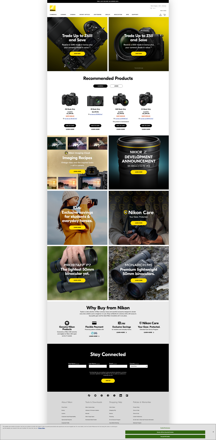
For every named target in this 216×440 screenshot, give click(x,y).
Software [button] (98, 14)
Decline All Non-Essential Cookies (165, 432)
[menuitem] (55, 14)
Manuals (87, 413)
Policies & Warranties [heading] (142, 402)
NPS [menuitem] (127, 14)
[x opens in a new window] (114, 395)
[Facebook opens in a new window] (108, 395)
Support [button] (135, 14)
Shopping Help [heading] (115, 402)
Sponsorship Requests (67, 419)
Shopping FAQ (112, 410)
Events (63, 410)
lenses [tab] (116, 86)
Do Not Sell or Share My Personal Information (143, 419)
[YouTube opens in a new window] (95, 395)
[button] (56, 1)
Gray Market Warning (114, 422)
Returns (111, 413)
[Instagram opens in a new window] (101, 395)
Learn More (77, 171)
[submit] (151, 8)
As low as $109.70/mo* (146, 118)
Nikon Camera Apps (89, 407)
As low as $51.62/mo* (71, 118)
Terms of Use (136, 413)
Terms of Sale (136, 410)
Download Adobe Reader (91, 419)
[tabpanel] (108, 111)
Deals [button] (107, 14)
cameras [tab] (100, 86)
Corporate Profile (65, 422)
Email (113, 364)
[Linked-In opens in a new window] (120, 395)
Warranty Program (137, 422)
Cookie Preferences (137, 416)
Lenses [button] (63, 14)
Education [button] (118, 14)
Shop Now (77, 53)
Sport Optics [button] (85, 14)
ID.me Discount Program (114, 419)
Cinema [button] (73, 14)
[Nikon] (53, 7)
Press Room (64, 407)
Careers (63, 413)
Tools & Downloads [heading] (93, 402)
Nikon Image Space (89, 416)
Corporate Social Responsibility (69, 416)
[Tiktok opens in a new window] (89, 395)
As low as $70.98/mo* (96, 114)
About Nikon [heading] (67, 402)
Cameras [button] (53, 14)
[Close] (213, 432)
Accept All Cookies (165, 436)
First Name (73, 364)
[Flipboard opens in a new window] (127, 395)
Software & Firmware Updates (92, 410)
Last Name (94, 364)
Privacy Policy (136, 407)
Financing (111, 416)
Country (134, 364)
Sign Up (110, 380)
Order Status (112, 407)
